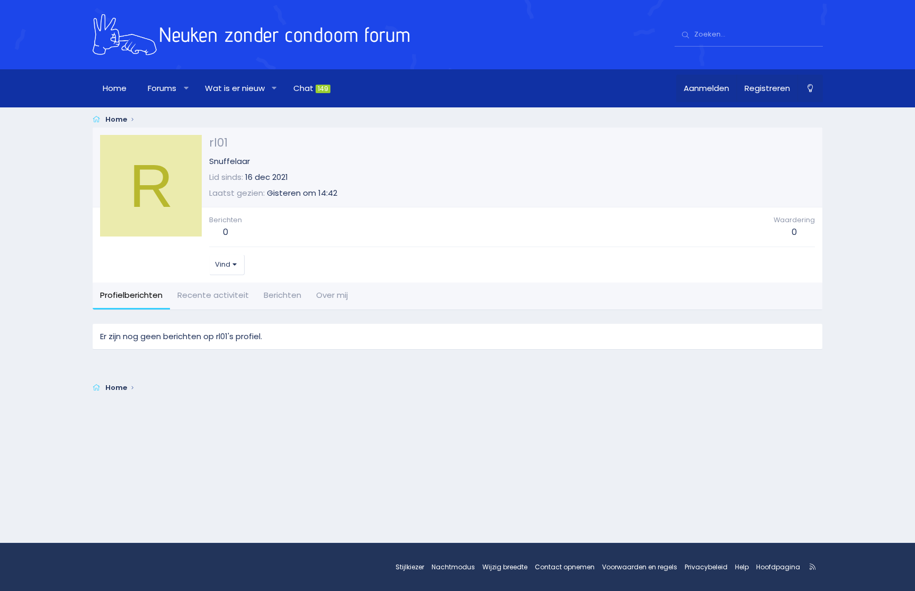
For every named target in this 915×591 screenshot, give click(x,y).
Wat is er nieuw (235, 88)
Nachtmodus (453, 566)
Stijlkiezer (410, 566)
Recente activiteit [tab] (213, 295)
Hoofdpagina (778, 566)
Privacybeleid (706, 566)
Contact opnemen (565, 566)
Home (115, 88)
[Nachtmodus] (810, 88)
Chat (310, 88)
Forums (162, 88)
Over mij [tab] (332, 295)
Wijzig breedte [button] (504, 566)
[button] (186, 88)
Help (742, 566)
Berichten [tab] (282, 295)
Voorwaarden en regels (639, 566)
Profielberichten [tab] (131, 295)
